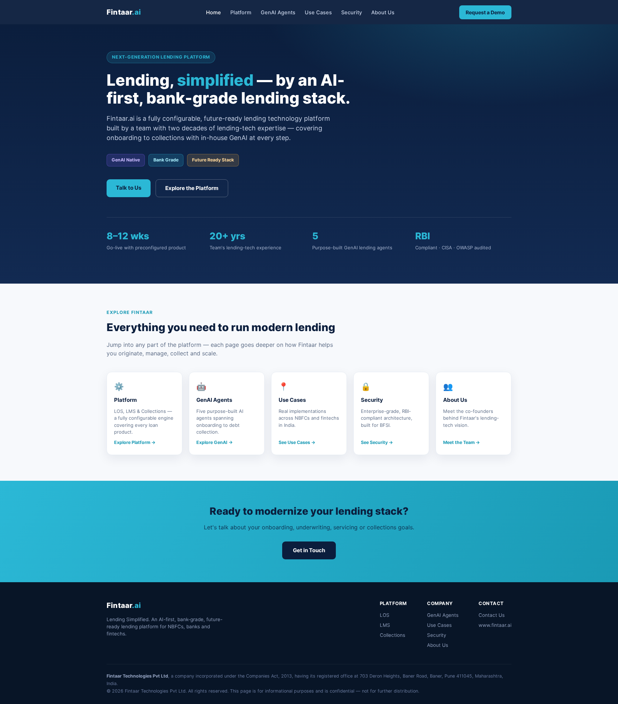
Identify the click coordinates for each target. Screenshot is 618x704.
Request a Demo (485, 12)
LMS (385, 625)
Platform (240, 12)
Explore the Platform (192, 188)
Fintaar (124, 12)
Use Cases (318, 12)
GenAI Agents (278, 12)
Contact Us (492, 615)
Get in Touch (309, 550)
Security (351, 12)
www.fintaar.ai (495, 625)
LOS (384, 615)
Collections (392, 635)
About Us (382, 12)
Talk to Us (128, 187)
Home (213, 12)
